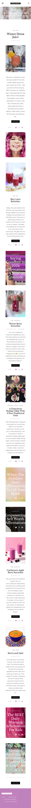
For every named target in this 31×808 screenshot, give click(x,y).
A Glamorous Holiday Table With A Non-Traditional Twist (15, 412)
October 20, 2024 (15, 656)
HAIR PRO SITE (12, 797)
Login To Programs (10, 801)
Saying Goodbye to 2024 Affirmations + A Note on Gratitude (15, 267)
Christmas (10, 405)
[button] (12, 19)
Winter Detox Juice (15, 35)
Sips (17, 30)
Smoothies (17, 320)
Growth (18, 10)
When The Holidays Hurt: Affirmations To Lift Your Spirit (15, 484)
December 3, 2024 (15, 418)
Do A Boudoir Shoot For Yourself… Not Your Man (15, 14)
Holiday (21, 405)
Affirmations (15, 136)
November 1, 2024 (15, 575)
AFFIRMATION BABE (10, 799)
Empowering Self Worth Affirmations (15, 519)
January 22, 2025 (15, 40)
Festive (16, 405)
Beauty (13, 10)
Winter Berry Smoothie (15, 324)
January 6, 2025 (15, 204)
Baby (19, 710)
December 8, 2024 (11, 329)
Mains (17, 650)
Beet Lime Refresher (15, 200)
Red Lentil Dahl (15, 653)
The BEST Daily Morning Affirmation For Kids (15, 722)
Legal (4, 797)
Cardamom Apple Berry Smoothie (15, 571)
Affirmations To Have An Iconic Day (15, 144)
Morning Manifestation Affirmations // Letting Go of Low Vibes (15, 758)
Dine (14, 30)
